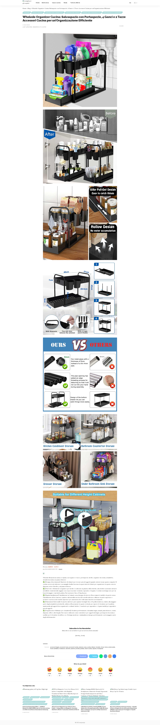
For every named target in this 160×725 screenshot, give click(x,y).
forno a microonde (110, 647)
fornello (98, 647)
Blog (29, 8)
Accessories (57, 697)
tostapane (100, 648)
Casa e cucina (37, 12)
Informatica (27, 699)
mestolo (68, 648)
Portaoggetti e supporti (112, 12)
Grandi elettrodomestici (91, 12)
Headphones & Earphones (90, 701)
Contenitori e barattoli (54, 12)
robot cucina (88, 648)
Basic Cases (74, 697)
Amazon (26, 12)
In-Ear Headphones (88, 704)
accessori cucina (73, 647)
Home (24, 8)
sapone (94, 648)
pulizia (82, 648)
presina (78, 648)
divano (93, 647)
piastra (73, 648)
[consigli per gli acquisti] (28, 3)
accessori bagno (54, 647)
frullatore (62, 648)
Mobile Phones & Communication (34, 701)
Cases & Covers (57, 699)
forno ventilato (54, 648)
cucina (89, 647)
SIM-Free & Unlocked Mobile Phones (35, 704)
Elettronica (45, 697)
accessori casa (64, 647)
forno (102, 647)
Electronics (35, 697)
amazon (81, 647)
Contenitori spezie (73, 12)
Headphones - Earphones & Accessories (94, 699)
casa (85, 647)
